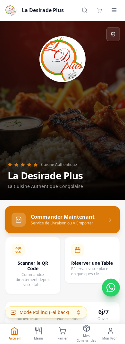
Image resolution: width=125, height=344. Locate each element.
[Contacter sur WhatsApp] (111, 287)
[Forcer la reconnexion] (78, 312)
